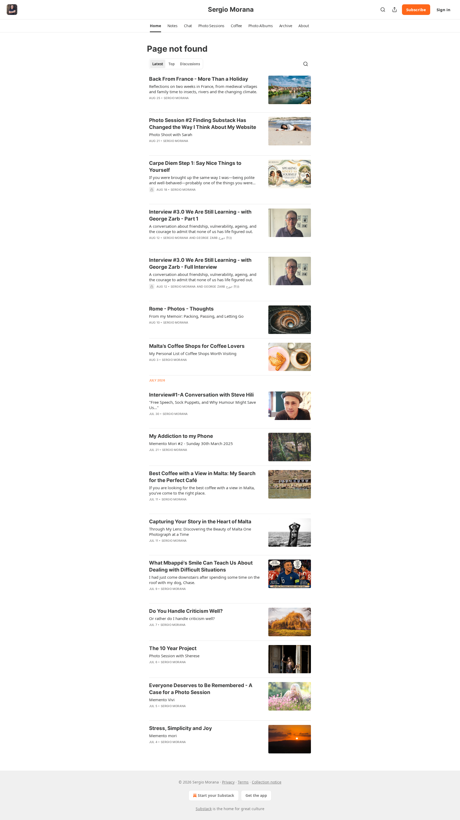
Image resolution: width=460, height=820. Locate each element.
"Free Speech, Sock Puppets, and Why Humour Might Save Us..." (202, 404)
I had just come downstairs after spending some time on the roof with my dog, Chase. (204, 579)
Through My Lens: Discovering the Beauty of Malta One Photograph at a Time (200, 531)
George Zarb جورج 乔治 (214, 238)
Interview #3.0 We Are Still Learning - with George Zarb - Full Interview (200, 263)
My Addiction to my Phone (181, 436)
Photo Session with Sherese (174, 655)
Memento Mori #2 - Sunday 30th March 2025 (191, 443)
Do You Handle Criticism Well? (186, 611)
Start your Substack (216, 795)
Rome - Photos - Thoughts (181, 309)
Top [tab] (172, 64)
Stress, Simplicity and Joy (180, 728)
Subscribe (416, 9)
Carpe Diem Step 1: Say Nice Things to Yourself (195, 166)
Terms (243, 782)
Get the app (256, 795)
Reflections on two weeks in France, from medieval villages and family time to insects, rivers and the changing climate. (203, 89)
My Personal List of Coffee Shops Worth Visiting (192, 353)
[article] (230, 92)
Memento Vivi (162, 699)
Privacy (228, 782)
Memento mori (163, 735)
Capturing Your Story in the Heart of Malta (200, 522)
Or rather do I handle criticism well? (182, 618)
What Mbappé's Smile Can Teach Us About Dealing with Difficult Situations (201, 566)
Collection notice (266, 782)
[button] (155, 25)
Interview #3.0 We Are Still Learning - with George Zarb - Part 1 (200, 215)
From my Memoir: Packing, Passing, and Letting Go (196, 316)
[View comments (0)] (189, 196)
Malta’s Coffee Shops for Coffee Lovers (197, 346)
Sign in (443, 9)
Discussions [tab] (190, 64)
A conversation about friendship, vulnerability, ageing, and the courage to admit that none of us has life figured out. (202, 228)
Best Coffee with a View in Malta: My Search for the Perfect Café (202, 476)
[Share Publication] (394, 9)
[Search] (382, 9)
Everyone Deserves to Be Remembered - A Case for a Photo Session (200, 688)
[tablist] (176, 64)
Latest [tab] (157, 64)
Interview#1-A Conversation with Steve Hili (201, 395)
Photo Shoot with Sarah (170, 134)
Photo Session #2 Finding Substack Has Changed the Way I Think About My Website (202, 123)
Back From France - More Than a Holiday (198, 79)
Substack (204, 808)
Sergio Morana (176, 98)
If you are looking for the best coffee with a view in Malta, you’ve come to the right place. (202, 490)
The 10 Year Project (172, 648)
